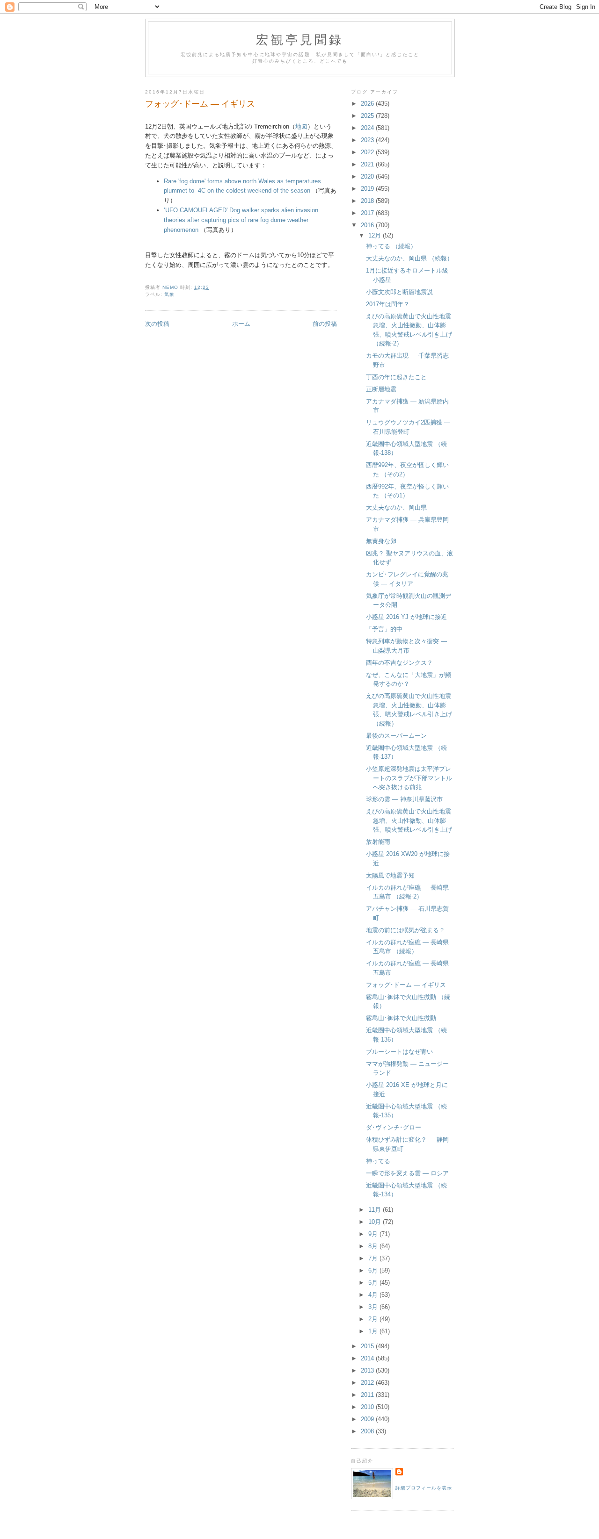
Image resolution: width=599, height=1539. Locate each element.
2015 (368, 1346)
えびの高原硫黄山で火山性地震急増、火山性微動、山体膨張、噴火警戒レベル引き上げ (409, 820)
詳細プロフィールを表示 (423, 1487)
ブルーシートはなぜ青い (399, 1051)
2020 (368, 176)
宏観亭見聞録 (299, 39)
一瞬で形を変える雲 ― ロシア (407, 1173)
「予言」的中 (384, 629)
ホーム (241, 323)
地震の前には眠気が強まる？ (405, 930)
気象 (169, 294)
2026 (368, 103)
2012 (368, 1382)
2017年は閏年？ (387, 304)
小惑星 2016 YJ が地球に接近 (406, 616)
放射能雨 (378, 841)
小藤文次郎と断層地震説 (399, 291)
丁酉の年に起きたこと (396, 377)
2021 (368, 164)
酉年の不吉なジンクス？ (399, 662)
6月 (374, 1270)
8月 (374, 1246)
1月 (374, 1331)
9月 (374, 1233)
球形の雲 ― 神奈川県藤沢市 (404, 799)
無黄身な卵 (381, 541)
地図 (301, 126)
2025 (368, 115)
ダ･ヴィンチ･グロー (393, 1127)
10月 (375, 1221)
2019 (368, 188)
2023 (368, 140)
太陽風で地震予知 (390, 875)
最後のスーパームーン (396, 735)
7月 (374, 1258)
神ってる (378, 1161)
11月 (375, 1209)
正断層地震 (381, 389)
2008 (368, 1431)
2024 (368, 127)
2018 (368, 200)
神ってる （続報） (391, 246)
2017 (368, 212)
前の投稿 (325, 323)
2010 (368, 1406)
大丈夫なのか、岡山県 (396, 507)
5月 (374, 1282)
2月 (374, 1319)
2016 (368, 225)
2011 (368, 1394)
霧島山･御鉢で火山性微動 (401, 1017)
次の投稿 (157, 323)
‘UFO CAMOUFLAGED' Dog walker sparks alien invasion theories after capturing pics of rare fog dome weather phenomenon (241, 220)
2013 (368, 1370)
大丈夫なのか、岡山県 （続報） (409, 258)
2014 (368, 1358)
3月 (374, 1306)
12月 (375, 235)
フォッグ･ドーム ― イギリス (406, 984)
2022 (368, 152)
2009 (368, 1419)
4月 (374, 1294)
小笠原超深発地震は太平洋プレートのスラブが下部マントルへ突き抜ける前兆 (409, 778)
